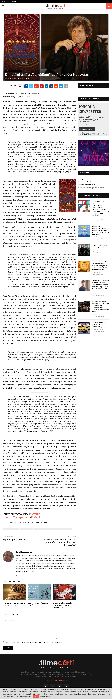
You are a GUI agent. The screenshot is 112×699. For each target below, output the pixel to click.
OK (36, 697)
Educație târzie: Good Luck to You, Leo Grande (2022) (100, 325)
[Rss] (66, 686)
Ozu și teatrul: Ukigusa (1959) (38, 604)
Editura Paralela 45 (85, 182)
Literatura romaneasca (16, 70)
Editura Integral (46, 529)
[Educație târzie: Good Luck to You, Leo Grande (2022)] (84, 328)
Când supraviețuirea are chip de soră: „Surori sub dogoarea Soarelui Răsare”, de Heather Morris (99, 265)
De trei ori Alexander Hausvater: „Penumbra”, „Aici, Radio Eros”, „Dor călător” (59, 542)
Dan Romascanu (12, 78)
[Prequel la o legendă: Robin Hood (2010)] (84, 250)
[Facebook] (45, 686)
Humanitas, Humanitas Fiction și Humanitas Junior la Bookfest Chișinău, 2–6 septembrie (100, 230)
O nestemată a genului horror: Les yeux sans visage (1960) (63, 605)
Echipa (12, 1)
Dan (36, 529)
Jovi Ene (96, 218)
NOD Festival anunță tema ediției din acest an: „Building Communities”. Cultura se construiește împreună (100, 307)
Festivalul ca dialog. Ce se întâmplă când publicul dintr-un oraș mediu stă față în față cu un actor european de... (100, 286)
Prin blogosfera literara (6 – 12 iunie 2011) (14, 604)
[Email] (59, 686)
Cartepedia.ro (22, 517)
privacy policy (84, 135)
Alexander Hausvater (11, 529)
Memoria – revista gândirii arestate (91, 188)
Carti (6, 70)
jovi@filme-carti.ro (60, 680)
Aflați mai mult (45, 696)
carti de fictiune (26, 529)
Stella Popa (97, 272)
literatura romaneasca (62, 529)
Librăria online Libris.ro (87, 185)
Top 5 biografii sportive (14, 539)
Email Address (84, 122)
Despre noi (5, 1)
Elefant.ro (37, 517)
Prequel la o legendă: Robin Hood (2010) (100, 246)
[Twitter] (52, 686)
